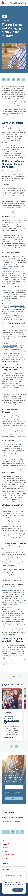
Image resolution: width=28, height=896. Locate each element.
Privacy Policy (11, 886)
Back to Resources (7, 12)
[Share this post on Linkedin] (18, 79)
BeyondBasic (5, 844)
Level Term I (5, 847)
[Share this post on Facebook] (8, 79)
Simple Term (5, 858)
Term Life (4, 840)
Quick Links (5, 869)
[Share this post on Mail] (4, 79)
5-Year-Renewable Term (8, 854)
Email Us (19, 821)
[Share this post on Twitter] (13, 79)
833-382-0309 (11, 821)
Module (4, 16)
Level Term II (5, 851)
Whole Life (5, 863)
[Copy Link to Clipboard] (23, 79)
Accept (17, 889)
